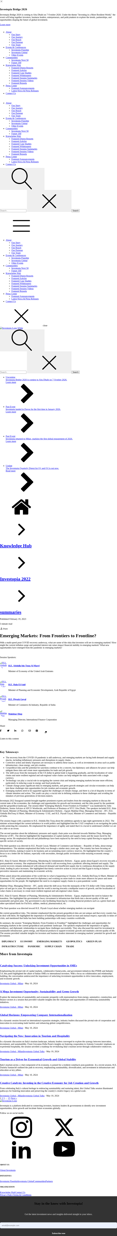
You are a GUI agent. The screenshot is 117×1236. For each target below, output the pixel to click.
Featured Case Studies (21, 73)
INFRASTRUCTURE (13, 946)
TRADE (70, 946)
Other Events (17, 55)
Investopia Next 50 (20, 60)
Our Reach (16, 39)
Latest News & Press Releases (25, 91)
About (8, 32)
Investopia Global (19, 52)
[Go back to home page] (8, 1101)
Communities (12, 57)
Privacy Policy (6, 1195)
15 (9, 1098)
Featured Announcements (22, 88)
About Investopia (8, 1170)
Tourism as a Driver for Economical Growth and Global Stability (38, 1059)
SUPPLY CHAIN (53, 946)
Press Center (11, 85)
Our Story (15, 34)
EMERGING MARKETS (49, 941)
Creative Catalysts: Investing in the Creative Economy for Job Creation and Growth (49, 1082)
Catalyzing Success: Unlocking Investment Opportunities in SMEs (38, 965)
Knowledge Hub (13, 65)
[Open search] (22, 179)
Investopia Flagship (20, 50)
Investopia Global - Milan (11, 983)
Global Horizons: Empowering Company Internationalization (36, 1014)
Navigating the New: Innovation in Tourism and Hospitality (35, 1035)
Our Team (16, 45)
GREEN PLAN (94, 941)
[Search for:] (13, 210)
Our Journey (17, 37)
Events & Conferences (16, 47)
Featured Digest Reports (22, 68)
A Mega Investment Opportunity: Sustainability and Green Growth (39, 991)
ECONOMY (26, 941)
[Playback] (1, 744)
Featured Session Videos (22, 80)
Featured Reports (19, 83)
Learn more (5, 24)
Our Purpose (17, 42)
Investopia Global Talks (34, 1051)
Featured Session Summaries (24, 78)
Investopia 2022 (15, 578)
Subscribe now (58, 1233)
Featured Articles (19, 70)
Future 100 (16, 62)
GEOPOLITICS (74, 941)
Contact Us (11, 93)
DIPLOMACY (9, 941)
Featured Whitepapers (21, 75)
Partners (49, 1181)
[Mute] (4, 744)
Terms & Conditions (22, 1195)
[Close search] (49, 201)
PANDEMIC (34, 946)
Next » (14, 1098)
